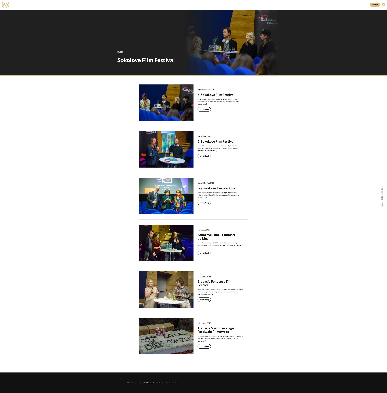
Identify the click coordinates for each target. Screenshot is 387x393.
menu (375, 4)
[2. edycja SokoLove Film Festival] (166, 289)
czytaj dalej (204, 109)
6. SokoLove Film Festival (216, 95)
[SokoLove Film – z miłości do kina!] (166, 243)
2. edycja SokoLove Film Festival (215, 283)
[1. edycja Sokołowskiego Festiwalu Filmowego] (166, 336)
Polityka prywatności (171, 382)
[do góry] (382, 388)
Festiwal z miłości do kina (216, 188)
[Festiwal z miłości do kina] (166, 196)
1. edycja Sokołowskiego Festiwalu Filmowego (216, 330)
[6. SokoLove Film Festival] (166, 102)
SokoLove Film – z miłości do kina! (216, 236)
